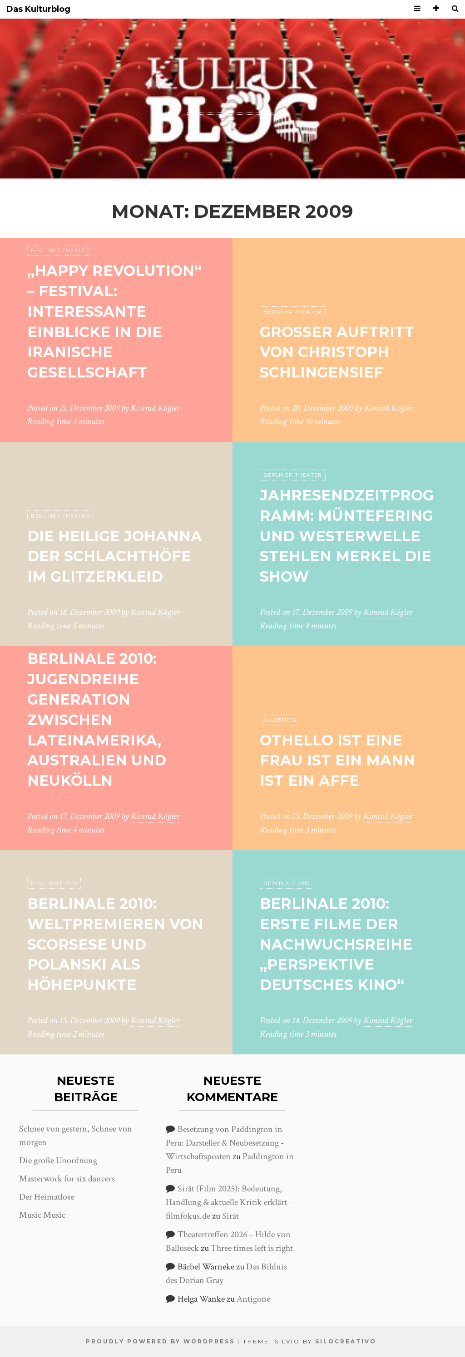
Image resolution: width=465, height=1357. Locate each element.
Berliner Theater (60, 250)
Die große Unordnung (58, 1160)
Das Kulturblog (38, 9)
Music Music (42, 1215)
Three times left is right (252, 1248)
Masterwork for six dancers (67, 1179)
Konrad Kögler (155, 408)
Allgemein (280, 720)
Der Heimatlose (46, 1197)
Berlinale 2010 (54, 883)
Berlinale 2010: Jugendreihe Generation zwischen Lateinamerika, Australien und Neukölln (96, 719)
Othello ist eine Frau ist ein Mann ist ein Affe (337, 760)
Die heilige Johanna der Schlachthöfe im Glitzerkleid (114, 556)
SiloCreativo (345, 1341)
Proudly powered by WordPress (160, 1341)
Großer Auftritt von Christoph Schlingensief (337, 352)
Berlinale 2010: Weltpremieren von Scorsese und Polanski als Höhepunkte (115, 944)
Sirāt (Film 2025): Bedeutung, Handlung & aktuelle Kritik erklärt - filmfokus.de (229, 1202)
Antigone (253, 1299)
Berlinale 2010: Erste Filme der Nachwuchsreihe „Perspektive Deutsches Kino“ (336, 944)
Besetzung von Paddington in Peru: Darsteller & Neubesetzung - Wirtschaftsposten (225, 1142)
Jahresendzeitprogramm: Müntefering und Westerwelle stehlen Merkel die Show (347, 535)
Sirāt (230, 1216)
